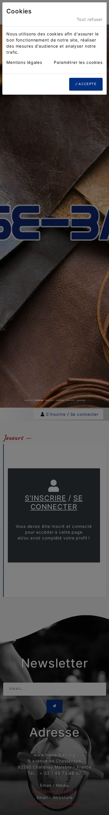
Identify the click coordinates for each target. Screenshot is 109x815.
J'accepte (86, 84)
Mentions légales (24, 62)
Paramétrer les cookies (78, 62)
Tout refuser (90, 19)
